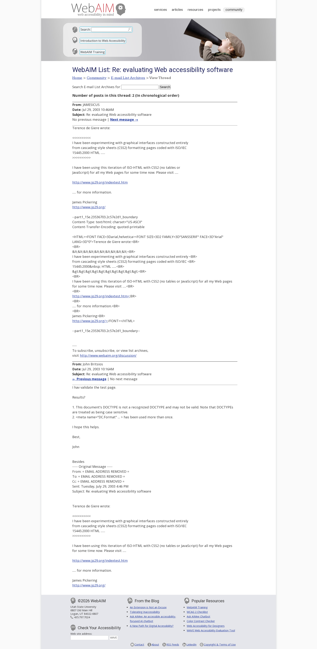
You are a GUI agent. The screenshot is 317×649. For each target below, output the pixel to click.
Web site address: (81, 633)
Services (160, 10)
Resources (195, 10)
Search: (85, 29)
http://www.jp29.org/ (88, 207)
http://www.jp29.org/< (89, 321)
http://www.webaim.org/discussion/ (108, 355)
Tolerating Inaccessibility (145, 612)
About (155, 644)
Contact (139, 644)
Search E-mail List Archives (93, 87)
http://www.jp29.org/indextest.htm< (101, 296)
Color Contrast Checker (201, 621)
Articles (177, 10)
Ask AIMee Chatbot (198, 616)
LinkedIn (191, 644)
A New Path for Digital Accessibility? (152, 626)
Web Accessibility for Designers (206, 626)
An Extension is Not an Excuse (148, 607)
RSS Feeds (172, 644)
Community (233, 10)
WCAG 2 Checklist (197, 612)
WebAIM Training (92, 52)
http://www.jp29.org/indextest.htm (100, 182)
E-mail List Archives (128, 78)
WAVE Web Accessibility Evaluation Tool (211, 630)
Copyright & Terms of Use (220, 644)
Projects (214, 10)
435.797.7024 (82, 617)
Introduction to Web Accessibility (102, 41)
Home (77, 78)
